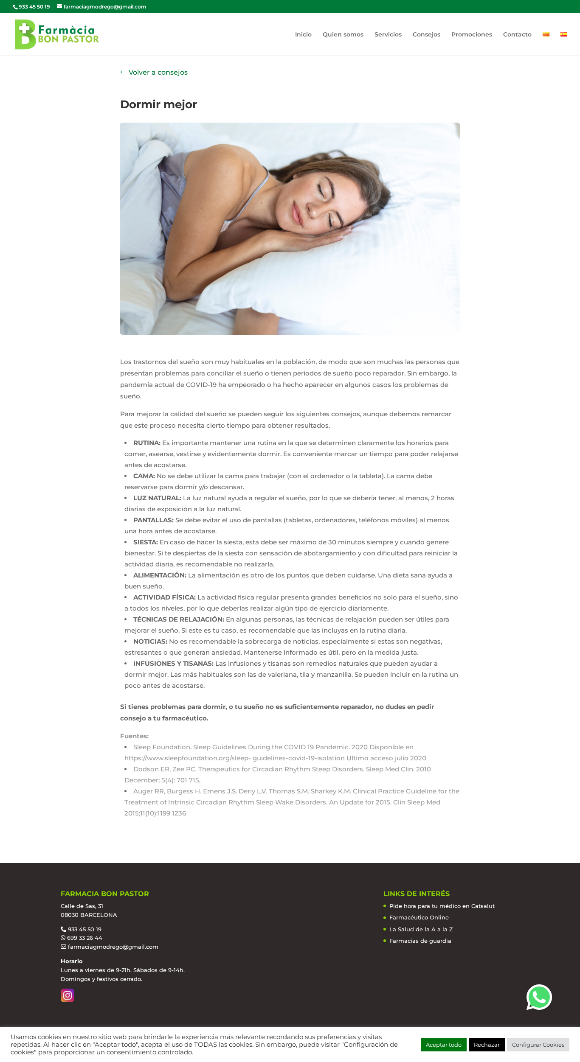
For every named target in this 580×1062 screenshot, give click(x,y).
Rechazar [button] (487, 1044)
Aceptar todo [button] (444, 1044)
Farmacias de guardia (420, 940)
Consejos (426, 34)
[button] (539, 997)
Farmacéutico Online (419, 917)
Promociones (471, 34)
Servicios (388, 34)
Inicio (303, 34)
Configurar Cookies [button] (538, 1044)
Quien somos (343, 34)
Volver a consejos (158, 72)
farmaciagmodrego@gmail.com (113, 946)
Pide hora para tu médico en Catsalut (442, 905)
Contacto (517, 34)
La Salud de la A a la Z (421, 929)
